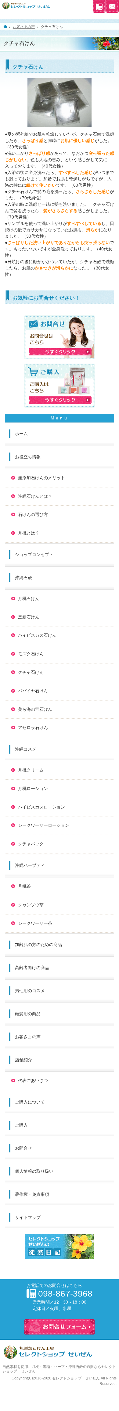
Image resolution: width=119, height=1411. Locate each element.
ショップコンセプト (34, 554)
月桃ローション (33, 788)
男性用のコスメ (30, 990)
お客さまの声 (28, 1036)
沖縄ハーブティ (30, 865)
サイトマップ (28, 1217)
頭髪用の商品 (28, 1013)
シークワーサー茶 (35, 923)
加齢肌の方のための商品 (38, 944)
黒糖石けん (28, 617)
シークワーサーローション (43, 825)
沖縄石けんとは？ (35, 496)
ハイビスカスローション (41, 807)
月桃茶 (24, 886)
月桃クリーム (31, 770)
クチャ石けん (31, 672)
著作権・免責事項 (32, 1194)
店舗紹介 (23, 1059)
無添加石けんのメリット (41, 477)
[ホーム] (5, 26)
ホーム (21, 433)
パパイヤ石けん (33, 690)
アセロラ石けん (33, 727)
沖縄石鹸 (23, 577)
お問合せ (23, 1148)
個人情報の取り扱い (34, 1171)
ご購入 (21, 1125)
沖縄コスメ (25, 749)
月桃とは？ (28, 533)
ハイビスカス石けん (37, 635)
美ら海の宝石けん (35, 709)
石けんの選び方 (33, 514)
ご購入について (30, 1102)
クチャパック (31, 843)
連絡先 (99, 6)
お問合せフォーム (112, 6)
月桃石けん (28, 598)
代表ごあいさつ (33, 1080)
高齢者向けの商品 (32, 967)
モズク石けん (31, 653)
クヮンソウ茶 (31, 904)
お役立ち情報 (28, 456)
